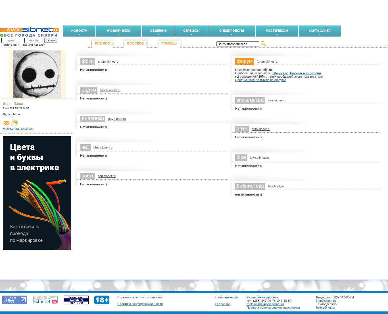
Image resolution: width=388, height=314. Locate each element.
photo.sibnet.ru (108, 61)
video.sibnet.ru (110, 90)
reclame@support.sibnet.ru (265, 304)
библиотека (250, 186)
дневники (93, 118)
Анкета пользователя (18, 128)
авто (242, 128)
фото (88, 61)
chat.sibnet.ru (102, 147)
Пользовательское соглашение (139, 297)
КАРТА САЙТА (320, 30)
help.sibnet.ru (325, 307)
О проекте (222, 304)
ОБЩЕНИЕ (158, 30)
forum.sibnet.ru (267, 61)
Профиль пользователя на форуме (260, 80)
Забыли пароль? (33, 44)
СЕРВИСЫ (191, 30)
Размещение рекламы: (263, 297)
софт (87, 176)
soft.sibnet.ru (107, 176)
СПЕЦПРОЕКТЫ (231, 30)
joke (241, 157)
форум (245, 61)
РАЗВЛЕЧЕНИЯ (118, 30)
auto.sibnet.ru (261, 129)
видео (89, 90)
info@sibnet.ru (326, 300)
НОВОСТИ (79, 30)
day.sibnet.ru (117, 118)
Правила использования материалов (273, 307)
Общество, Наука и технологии (296, 73)
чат (85, 147)
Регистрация (10, 44)
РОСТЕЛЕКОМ (277, 30)
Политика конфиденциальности (140, 303)
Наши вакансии (226, 297)
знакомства (250, 100)
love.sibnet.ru (277, 100)
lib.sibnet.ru (276, 186)
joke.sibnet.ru (259, 157)
